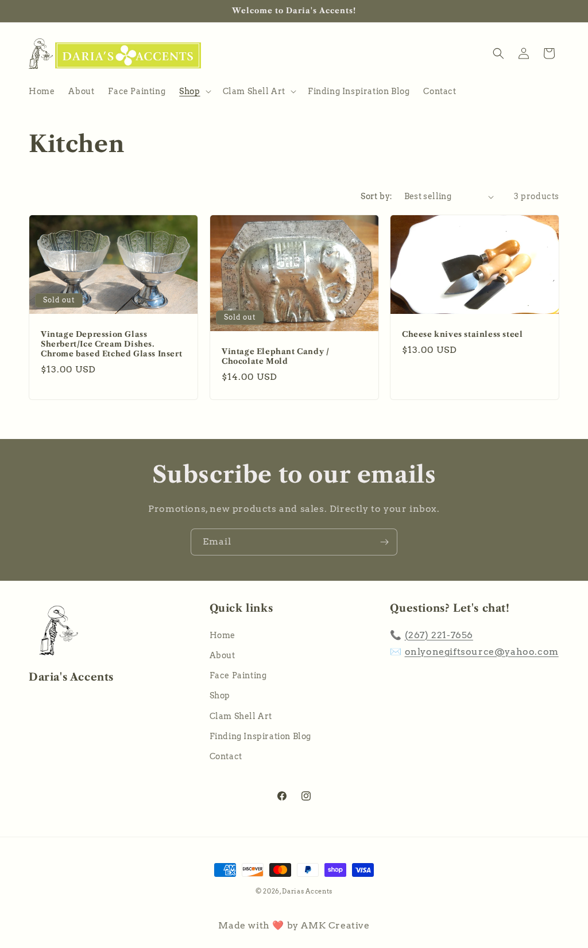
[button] (193, 91)
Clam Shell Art (241, 716)
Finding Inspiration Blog (260, 736)
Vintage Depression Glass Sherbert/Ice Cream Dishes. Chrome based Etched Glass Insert (111, 343)
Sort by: (376, 196)
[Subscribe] (384, 542)
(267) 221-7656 (439, 635)
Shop (220, 695)
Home (222, 635)
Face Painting (238, 675)
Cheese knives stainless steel (462, 334)
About (222, 655)
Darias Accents (307, 891)
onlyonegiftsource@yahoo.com (482, 651)
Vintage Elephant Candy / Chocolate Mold (275, 356)
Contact (226, 756)
